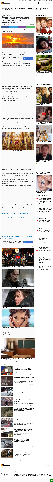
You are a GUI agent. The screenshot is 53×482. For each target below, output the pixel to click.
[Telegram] (13, 27)
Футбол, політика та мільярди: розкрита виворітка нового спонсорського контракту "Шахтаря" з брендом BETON (45, 232)
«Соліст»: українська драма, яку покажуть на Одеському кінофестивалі (45, 242)
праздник (6, 330)
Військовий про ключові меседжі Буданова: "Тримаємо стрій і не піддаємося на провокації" (45, 202)
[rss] (46, 3)
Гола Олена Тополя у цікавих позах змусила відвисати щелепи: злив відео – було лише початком (13, 9)
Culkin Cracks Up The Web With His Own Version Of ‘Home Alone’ (44, 161)
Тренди (18, 5)
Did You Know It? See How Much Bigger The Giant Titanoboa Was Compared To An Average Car (44, 72)
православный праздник (16, 330)
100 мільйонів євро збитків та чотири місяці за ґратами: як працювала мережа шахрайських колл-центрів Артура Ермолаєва (45, 208)
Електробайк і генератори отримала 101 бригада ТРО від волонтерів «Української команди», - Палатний (45, 271)
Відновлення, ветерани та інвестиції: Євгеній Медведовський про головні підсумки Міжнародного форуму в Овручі (45, 258)
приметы (25, 330)
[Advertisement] (18, 75)
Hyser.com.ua (23, 472)
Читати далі (18, 460)
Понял (52, 480)
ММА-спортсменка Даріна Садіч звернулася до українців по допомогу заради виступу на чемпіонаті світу (45, 252)
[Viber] (22, 27)
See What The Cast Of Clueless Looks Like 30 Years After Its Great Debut (43, 34)
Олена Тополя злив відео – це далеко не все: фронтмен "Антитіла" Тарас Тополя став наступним (37, 9)
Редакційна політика (28, 0)
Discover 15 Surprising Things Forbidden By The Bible (42, 192)
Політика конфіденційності (36, 0)
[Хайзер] (5, 3)
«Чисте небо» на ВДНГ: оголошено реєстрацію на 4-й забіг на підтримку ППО (44, 247)
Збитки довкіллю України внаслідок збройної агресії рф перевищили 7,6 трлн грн (44, 212)
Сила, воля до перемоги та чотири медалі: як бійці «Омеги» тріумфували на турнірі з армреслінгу (45, 238)
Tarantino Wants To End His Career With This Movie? (43, 104)
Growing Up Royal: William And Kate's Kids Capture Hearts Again (43, 173)
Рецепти (34, 5)
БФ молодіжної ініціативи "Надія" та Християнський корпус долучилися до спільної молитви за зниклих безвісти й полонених (45, 222)
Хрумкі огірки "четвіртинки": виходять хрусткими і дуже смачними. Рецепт (12, 12)
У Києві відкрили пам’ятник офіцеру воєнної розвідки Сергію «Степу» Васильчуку (45, 217)
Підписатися (29, 58)
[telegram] (48, 3)
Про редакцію (21, 0)
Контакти (50, 0)
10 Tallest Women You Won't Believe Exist (43, 142)
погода (29, 330)
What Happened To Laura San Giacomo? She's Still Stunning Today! (44, 123)
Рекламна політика (45, 0)
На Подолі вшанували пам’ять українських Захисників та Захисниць (44, 227)
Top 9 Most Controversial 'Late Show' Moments (43, 85)
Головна (2, 5)
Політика (50, 5)
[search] (51, 3)
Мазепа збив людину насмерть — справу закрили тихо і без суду (45, 199)
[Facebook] (5, 27)
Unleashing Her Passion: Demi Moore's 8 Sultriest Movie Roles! (44, 53)
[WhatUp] (30, 27)
